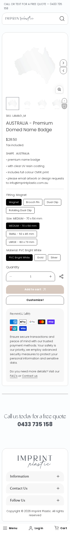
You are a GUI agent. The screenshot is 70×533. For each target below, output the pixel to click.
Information (19, 476)
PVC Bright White (19, 256)
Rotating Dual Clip (20, 209)
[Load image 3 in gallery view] (42, 103)
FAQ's (14, 376)
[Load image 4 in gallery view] (57, 103)
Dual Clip (52, 201)
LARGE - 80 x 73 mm (21, 241)
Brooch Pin (32, 201)
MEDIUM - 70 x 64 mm (22, 225)
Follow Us (17, 500)
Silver (54, 256)
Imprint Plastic (41, 511)
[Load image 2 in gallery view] (27, 103)
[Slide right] (63, 62)
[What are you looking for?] (62, 18)
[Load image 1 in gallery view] (12, 103)
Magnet (14, 201)
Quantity (12, 267)
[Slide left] (63, 70)
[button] (60, 528)
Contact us (30, 376)
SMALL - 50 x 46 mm (21, 233)
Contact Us (18, 488)
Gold (40, 256)
